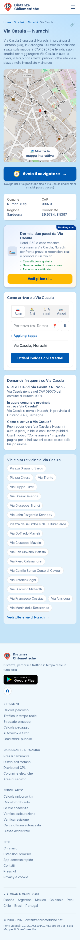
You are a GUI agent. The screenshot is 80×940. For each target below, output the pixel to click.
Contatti (9, 865)
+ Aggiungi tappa (24, 335)
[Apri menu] (72, 7)
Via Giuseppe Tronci (25, 505)
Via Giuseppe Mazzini (26, 543)
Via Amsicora (60, 598)
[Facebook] (8, 691)
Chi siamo (11, 848)
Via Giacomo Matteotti (26, 589)
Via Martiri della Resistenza (29, 608)
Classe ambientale (17, 831)
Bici (32, 311)
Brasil (18, 905)
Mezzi (61, 311)
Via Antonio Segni (23, 580)
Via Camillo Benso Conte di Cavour (35, 570)
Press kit (10, 871)
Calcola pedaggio (17, 727)
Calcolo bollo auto (17, 802)
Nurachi (33, 22)
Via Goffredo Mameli (25, 533)
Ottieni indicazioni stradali (40, 358)
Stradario (20, 22)
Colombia (56, 900)
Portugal (32, 905)
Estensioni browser (17, 854)
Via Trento (45, 477)
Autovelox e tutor (16, 733)
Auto (18, 311)
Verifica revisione (16, 819)
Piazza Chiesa (20, 477)
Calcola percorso (16, 710)
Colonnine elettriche (18, 773)
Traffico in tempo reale (20, 716)
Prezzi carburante (17, 756)
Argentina (25, 900)
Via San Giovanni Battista (28, 552)
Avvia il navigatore (40, 174)
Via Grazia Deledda (24, 496)
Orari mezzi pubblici (18, 739)
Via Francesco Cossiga (27, 598)
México (40, 900)
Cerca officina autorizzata (22, 825)
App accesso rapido (18, 860)
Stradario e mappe (17, 721)
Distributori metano (17, 762)
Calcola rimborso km (18, 796)
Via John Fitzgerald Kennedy (31, 515)
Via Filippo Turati (22, 487)
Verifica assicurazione (20, 814)
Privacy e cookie (16, 877)
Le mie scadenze (16, 808)
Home (8, 22)
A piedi (46, 311)
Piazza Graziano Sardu (26, 468)
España (9, 900)
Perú (70, 900)
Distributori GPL (15, 767)
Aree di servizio (15, 779)
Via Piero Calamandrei (26, 561)
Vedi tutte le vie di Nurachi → (28, 617)
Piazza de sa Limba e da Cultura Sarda (38, 524)
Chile (7, 905)
